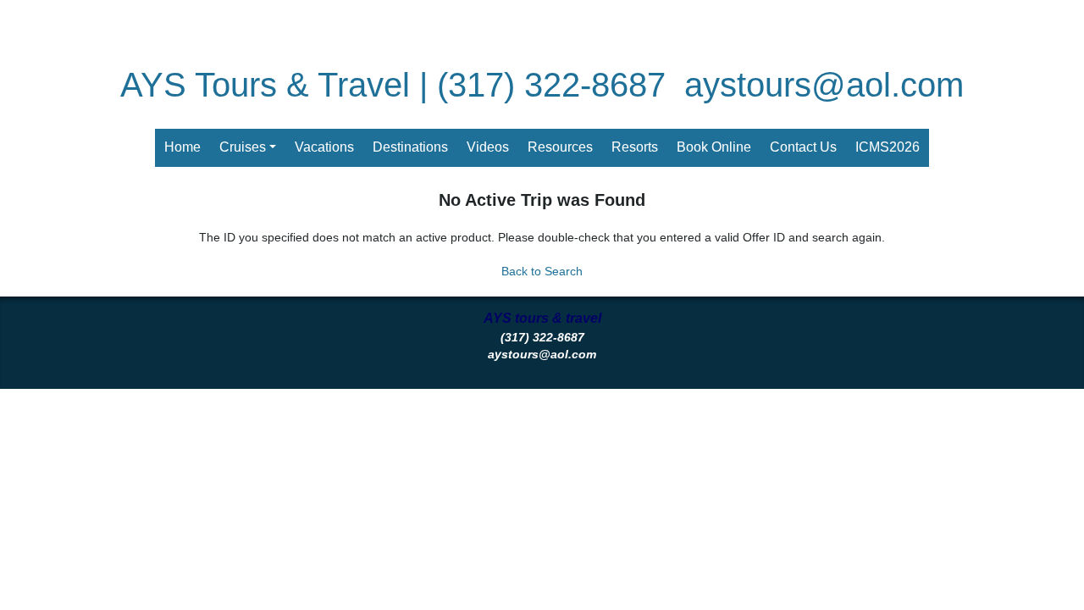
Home (182, 147)
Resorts (634, 147)
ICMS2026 (887, 147)
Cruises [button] (242, 147)
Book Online (714, 147)
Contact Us (803, 147)
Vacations (324, 147)
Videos (488, 147)
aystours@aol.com (824, 84)
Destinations (410, 147)
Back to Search (542, 271)
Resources (560, 147)
